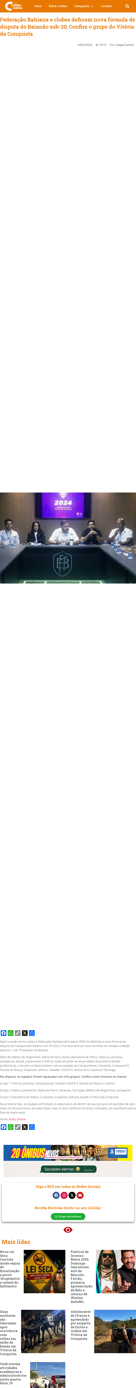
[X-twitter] (72, 1195)
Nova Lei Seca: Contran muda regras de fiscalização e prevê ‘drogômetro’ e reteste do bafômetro (10, 1269)
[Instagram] (64, 1195)
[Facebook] (56, 1195)
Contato (106, 6)
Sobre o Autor (58, 6)
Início (38, 6)
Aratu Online (17, 1119)
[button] (127, 6)
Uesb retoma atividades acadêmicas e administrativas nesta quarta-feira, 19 (13, 1373)
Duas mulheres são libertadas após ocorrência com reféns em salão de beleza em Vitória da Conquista (9, 1332)
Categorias (81, 6)
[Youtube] (80, 1195)
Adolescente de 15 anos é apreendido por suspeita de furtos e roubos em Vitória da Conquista (81, 1325)
